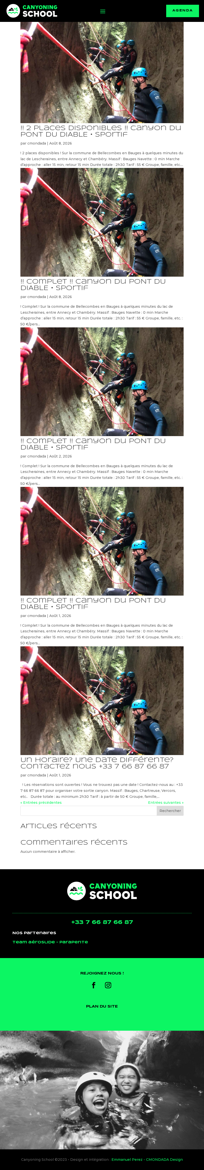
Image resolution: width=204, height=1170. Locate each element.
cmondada (36, 143)
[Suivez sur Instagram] (108, 985)
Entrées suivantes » (166, 802)
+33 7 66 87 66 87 (102, 922)
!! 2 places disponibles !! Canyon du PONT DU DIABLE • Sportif (100, 131)
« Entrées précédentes (41, 802)
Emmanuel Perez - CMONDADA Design (147, 1159)
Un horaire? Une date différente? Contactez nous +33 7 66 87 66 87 (97, 763)
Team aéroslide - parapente (50, 942)
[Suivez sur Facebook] (93, 985)
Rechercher (170, 811)
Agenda (182, 10)
